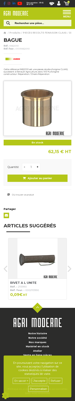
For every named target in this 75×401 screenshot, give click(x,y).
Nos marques (37, 342)
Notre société (37, 337)
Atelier (37, 350)
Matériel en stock (37, 346)
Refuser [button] (56, 380)
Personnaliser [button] (38, 389)
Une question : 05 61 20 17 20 (35, 3)
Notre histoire (37, 333)
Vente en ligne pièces (37, 355)
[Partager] (6, 215)
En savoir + (21, 380)
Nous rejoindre (52, 3)
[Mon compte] (58, 3)
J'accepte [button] (39, 380)
